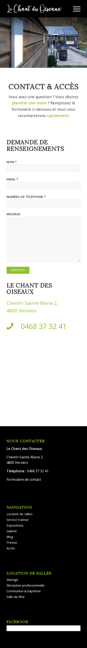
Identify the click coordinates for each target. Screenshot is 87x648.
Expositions (15, 525)
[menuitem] (74, 8)
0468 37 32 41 (44, 326)
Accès (11, 548)
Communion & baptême (24, 591)
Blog (10, 537)
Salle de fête (16, 597)
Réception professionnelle (26, 585)
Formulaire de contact (24, 479)
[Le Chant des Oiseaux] (36, 8)
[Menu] (74, 8)
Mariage (12, 579)
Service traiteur (18, 519)
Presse (12, 542)
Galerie (12, 531)
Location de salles (20, 514)
